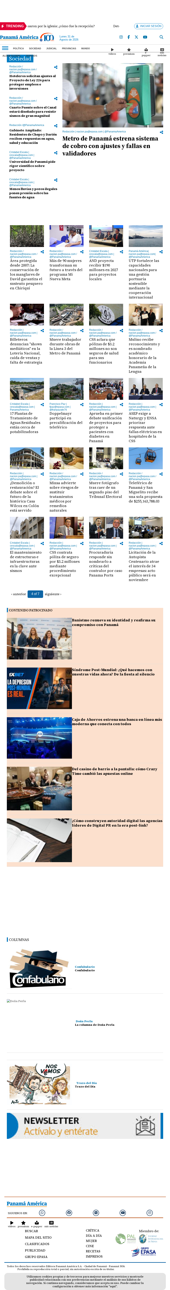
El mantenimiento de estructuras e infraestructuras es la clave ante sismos (26, 561)
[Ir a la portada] (19, 38)
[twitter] (136, 37)
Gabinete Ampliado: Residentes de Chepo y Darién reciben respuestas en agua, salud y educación (33, 136)
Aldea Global (11, 55)
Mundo (85, 48)
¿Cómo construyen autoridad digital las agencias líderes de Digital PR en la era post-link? (117, 823)
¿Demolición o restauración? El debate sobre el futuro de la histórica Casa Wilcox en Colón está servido (24, 496)
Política (18, 48)
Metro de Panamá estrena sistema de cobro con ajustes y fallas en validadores (110, 146)
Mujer (91, 1240)
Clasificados (37, 1244)
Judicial (51, 48)
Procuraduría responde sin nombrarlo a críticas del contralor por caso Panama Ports (105, 564)
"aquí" (113, 1286)
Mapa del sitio (38, 1237)
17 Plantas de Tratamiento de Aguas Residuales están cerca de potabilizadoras (25, 422)
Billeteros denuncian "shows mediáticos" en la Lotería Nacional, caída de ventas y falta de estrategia (26, 351)
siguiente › (53, 594)
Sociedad (35, 48)
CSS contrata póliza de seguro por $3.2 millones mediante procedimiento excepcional (65, 564)
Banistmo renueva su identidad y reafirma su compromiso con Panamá (113, 622)
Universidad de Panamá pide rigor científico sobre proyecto (32, 165)
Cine (90, 1246)
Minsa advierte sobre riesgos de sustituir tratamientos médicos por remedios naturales (64, 496)
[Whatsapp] (42, 1212)
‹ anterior (18, 594)
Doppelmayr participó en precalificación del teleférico (66, 420)
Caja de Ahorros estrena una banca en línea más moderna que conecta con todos (117, 722)
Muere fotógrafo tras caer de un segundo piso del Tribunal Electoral (105, 489)
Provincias (69, 48)
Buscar (31, 1231)
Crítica (92, 1230)
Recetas (93, 1251)
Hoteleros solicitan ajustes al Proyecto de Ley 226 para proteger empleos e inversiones (32, 82)
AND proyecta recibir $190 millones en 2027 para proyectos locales (103, 269)
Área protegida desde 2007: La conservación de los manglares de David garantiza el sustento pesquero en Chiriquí (26, 274)
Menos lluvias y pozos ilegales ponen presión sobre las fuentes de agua (33, 192)
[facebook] (129, 37)
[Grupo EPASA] (143, 1255)
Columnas (19, 939)
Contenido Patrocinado (30, 610)
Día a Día (94, 1235)
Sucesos (31, 55)
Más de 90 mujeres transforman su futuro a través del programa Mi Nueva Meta (66, 269)
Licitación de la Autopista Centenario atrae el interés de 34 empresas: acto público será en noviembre (144, 566)
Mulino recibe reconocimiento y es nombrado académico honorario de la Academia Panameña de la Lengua (144, 355)
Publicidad (35, 1250)
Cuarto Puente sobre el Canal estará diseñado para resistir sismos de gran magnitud (32, 111)
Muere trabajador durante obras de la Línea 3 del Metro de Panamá (65, 346)
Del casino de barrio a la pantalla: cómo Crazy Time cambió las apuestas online (114, 771)
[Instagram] (121, 37)
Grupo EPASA (36, 1256)
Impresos (94, 1256)
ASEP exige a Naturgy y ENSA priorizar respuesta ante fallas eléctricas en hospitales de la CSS (145, 427)
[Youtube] (145, 37)
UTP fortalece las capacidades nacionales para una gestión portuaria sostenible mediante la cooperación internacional (144, 279)
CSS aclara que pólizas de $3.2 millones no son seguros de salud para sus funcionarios (104, 351)
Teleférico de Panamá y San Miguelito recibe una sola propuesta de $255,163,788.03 (146, 492)
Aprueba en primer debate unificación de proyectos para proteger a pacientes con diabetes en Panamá (106, 427)
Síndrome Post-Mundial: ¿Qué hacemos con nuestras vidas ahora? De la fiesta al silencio (113, 672)
